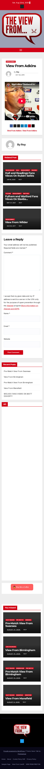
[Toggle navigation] (20, 50)
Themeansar (22, 754)
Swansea (28, 620)
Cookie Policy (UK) (19, 759)
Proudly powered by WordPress (14, 751)
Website (7, 339)
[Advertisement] (22, 494)
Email (7, 326)
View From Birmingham (13, 377)
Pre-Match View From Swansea (17, 371)
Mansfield (19, 695)
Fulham (8, 193)
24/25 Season (10, 170)
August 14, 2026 (14, 678)
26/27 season (10, 620)
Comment (8, 252)
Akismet (10, 306)
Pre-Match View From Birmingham (18, 382)
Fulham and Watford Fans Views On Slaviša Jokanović (21, 199)
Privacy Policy (31, 759)
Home (3, 759)
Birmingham (20, 668)
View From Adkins (29, 131)
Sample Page (6, 764)
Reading (34, 170)
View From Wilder (16, 222)
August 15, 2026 (14, 654)
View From (28, 695)
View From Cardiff (18, 764)
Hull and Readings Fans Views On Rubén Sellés (20, 174)
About (9, 759)
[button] (37, 50)
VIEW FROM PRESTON (33, 764)
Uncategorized (11, 646)
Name (7, 313)
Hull (17, 170)
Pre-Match (19, 620)
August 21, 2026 (14, 629)
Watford (26, 193)
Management (11, 61)
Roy (17, 72)
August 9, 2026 (13, 702)
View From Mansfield (12, 388)
